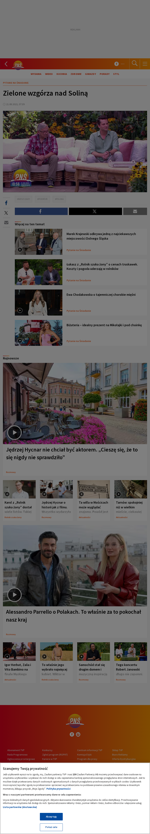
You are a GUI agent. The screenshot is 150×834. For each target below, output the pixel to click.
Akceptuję (51, 816)
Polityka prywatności (58, 788)
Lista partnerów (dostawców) (20, 807)
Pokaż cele (51, 827)
